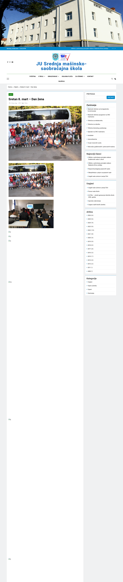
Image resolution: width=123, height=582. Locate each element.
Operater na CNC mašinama (96, 132)
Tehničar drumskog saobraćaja (97, 128)
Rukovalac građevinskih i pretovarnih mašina (101, 147)
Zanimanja (91, 293)
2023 (89, 226)
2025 (89, 219)
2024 (89, 223)
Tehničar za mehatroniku (95, 120)
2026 (89, 215)
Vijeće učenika (92, 286)
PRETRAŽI (111, 97)
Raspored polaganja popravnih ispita (99, 169)
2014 (89, 260)
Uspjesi (90, 282)
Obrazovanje (52, 76)
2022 (89, 230)
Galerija (61, 81)
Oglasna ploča (67, 76)
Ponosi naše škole (93, 191)
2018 (89, 245)
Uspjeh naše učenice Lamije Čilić (98, 176)
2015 (89, 256)
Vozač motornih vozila (94, 143)
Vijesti (11, 94)
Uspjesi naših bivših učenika (96, 204)
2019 (89, 241)
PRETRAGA (91, 94)
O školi (40, 76)
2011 (89, 267)
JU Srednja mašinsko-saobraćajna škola (61, 66)
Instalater (90, 135)
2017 (89, 249)
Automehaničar (92, 139)
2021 (89, 234)
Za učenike (79, 76)
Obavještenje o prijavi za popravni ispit (99, 172)
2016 (89, 252)
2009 (89, 271)
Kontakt (90, 76)
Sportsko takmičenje (94, 201)
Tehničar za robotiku (94, 124)
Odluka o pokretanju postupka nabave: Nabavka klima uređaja (89, 48)
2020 (89, 238)
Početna (33, 76)
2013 (89, 264)
